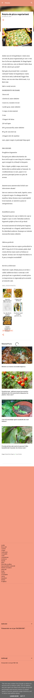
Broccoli (3, 547)
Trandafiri (4, 574)
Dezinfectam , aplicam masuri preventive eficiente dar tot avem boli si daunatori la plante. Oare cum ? (15, 393)
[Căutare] (32, 3)
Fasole (3, 561)
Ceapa (3, 550)
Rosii (2, 571)
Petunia (7, 3)
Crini (2, 555)
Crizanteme (4, 557)
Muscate (3, 569)
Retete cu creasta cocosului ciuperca (13, 366)
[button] (3, 20)
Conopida (4, 554)
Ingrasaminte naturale (8, 566)
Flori (2, 562)
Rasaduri (4, 578)
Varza (3, 576)
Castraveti (4, 552)
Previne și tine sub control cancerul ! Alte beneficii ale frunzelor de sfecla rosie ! (15, 447)
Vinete (3, 573)
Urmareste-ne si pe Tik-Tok (9, 663)
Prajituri (3, 581)
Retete (3, 580)
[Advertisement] (17, 486)
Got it (22, 696)
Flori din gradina (6, 564)
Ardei (3, 545)
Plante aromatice (6, 567)
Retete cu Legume (8, 330)
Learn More (14, 696)
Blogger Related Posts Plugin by (8, 454)
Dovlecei (4, 559)
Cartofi (3, 548)
